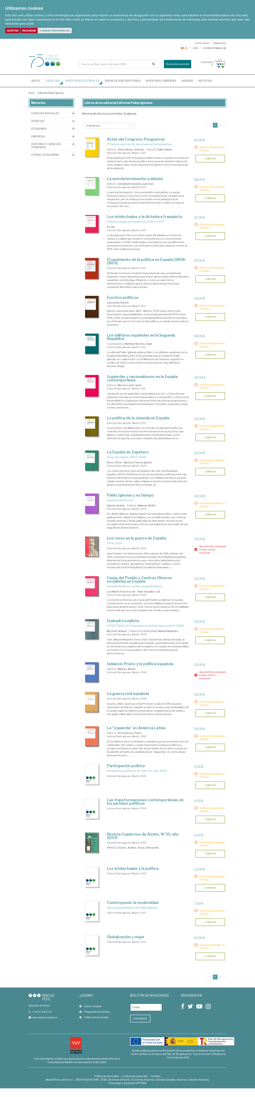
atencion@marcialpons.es (44, 1017)
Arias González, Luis (148, 591)
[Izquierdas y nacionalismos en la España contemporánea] (92, 386)
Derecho (37, 121)
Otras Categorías (45, 155)
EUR (195, 48)
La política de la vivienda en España (138, 418)
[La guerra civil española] (92, 702)
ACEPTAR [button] (12, 30)
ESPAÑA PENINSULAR (214, 48)
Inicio (37, 80)
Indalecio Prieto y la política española (140, 664)
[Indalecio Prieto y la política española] (92, 672)
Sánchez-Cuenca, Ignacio (138, 462)
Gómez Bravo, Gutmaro (131, 149)
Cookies (155, 1076)
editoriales (82, 80)
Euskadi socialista (123, 620)
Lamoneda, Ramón (118, 302)
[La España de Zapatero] (92, 460)
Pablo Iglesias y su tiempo (130, 495)
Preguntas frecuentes (97, 1011)
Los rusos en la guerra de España (136, 538)
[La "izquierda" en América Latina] (92, 736)
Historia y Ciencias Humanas (46, 146)
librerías (161, 80)
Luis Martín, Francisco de (121, 591)
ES (186, 48)
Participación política (126, 766)
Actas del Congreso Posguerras (136, 139)
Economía (39, 128)
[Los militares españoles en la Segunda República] (92, 343)
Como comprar (92, 1006)
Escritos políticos (123, 297)
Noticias (205, 80)
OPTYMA (141, 1083)
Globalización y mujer (126, 937)
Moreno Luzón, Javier (130, 385)
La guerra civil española (128, 693)
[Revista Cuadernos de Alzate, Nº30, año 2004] (92, 842)
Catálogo (52, 80)
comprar (210, 158)
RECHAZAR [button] (29, 30)
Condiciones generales (134, 1076)
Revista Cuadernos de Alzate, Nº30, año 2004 (143, 836)
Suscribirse (140, 1018)
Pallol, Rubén (165, 149)
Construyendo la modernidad (132, 902)
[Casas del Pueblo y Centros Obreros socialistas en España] (92, 586)
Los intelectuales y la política (133, 868)
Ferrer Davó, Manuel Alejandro (161, 631)
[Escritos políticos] (92, 307)
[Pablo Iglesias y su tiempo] (92, 503)
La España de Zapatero (127, 452)
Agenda (187, 80)
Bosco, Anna (114, 462)
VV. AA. (111, 226)
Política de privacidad (96, 1017)
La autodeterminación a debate (135, 178)
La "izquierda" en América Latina (136, 728)
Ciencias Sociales (45, 113)
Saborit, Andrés (116, 505)
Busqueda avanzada (177, 64)
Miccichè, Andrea (117, 631)
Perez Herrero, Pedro (130, 733)
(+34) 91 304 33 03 (42, 1012)
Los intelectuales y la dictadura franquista (144, 216)
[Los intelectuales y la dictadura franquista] (92, 224)
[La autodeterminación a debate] (92, 186)
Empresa (38, 136)
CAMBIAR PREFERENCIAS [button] (55, 30)
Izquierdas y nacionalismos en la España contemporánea (142, 378)
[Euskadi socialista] (92, 629)
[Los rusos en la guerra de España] (92, 546)
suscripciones (123, 80)
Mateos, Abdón (147, 505)
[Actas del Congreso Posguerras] (92, 147)
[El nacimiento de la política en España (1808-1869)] (92, 268)
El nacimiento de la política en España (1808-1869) (146, 261)
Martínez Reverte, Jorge (138, 343)
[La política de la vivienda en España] (92, 426)
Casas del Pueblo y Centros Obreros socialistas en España (139, 579)
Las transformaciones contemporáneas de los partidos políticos (145, 802)
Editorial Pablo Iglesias (51, 92)
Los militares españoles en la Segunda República (141, 337)
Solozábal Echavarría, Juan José (135, 183)
